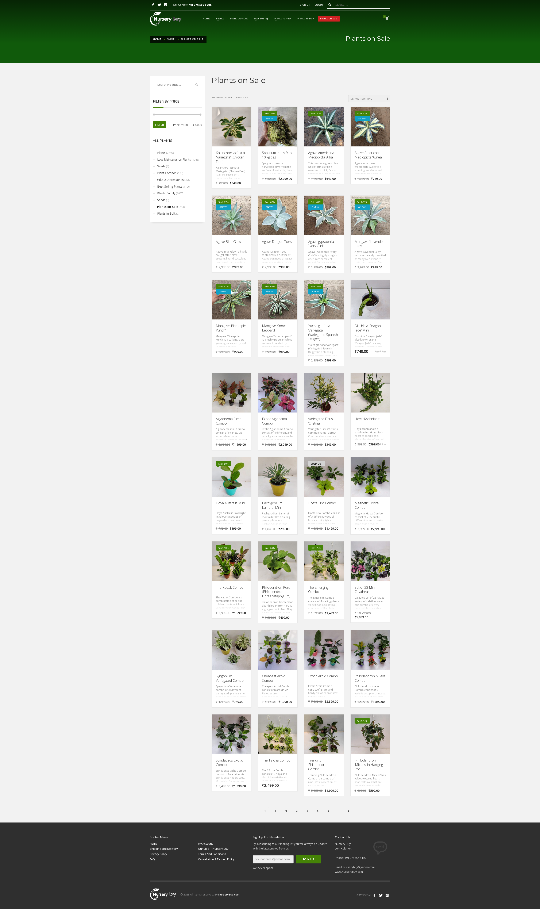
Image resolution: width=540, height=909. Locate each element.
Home (157, 39)
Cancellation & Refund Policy (216, 859)
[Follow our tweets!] (381, 895)
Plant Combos (167, 173)
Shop (171, 39)
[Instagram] (165, 5)
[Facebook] (153, 5)
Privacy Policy (158, 854)
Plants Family (166, 193)
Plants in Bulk (166, 213)
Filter (159, 125)
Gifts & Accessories (170, 180)
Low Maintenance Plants (174, 159)
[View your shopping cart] (386, 18)
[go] (330, 4)
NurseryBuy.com (228, 894)
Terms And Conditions (212, 854)
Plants (161, 153)
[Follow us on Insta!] (387, 895)
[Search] (196, 84)
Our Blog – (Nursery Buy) (213, 849)
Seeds (161, 166)
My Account (205, 843)
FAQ (152, 859)
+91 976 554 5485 (200, 4)
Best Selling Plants (169, 186)
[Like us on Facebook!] (374, 895)
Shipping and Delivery (164, 849)
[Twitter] (159, 5)
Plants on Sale (167, 207)
